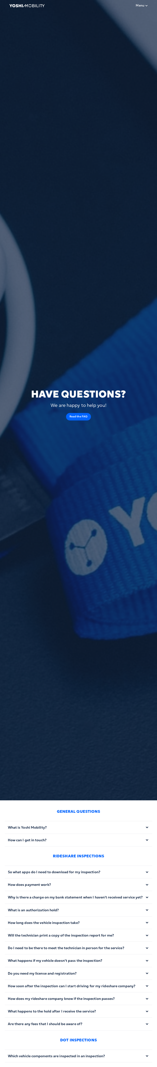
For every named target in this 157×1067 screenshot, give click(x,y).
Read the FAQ (78, 416)
